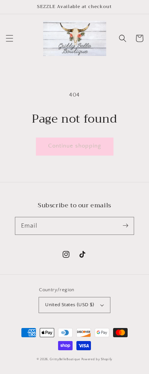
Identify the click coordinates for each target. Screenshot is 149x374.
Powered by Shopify (97, 359)
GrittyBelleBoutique (65, 359)
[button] (9, 38)
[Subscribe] (125, 225)
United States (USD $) (69, 304)
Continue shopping (74, 146)
